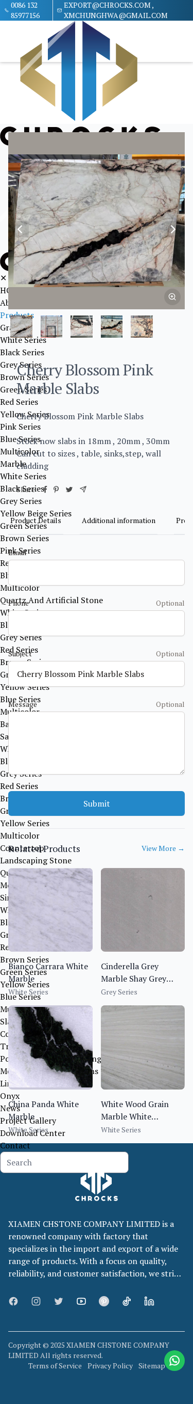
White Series (23, 339)
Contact (15, 1145)
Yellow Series (24, 686)
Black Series (22, 352)
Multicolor (20, 587)
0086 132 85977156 (25, 10)
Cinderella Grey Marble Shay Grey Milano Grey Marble (137, 978)
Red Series (19, 786)
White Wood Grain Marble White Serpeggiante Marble (140, 1116)
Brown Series (24, 538)
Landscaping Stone (36, 860)
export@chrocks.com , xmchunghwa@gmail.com (116, 10)
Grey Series (21, 501)
